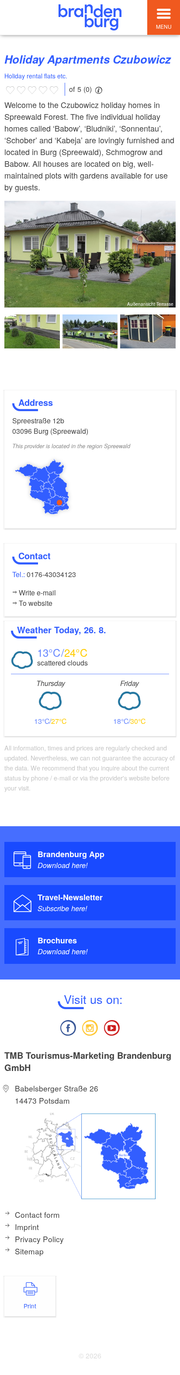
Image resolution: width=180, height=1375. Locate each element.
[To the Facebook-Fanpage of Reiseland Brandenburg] (68, 1027)
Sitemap (29, 1251)
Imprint (27, 1226)
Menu (164, 26)
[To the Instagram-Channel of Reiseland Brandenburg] (90, 1027)
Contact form (37, 1214)
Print (30, 1305)
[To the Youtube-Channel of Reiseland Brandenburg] (112, 1027)
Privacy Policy (39, 1238)
